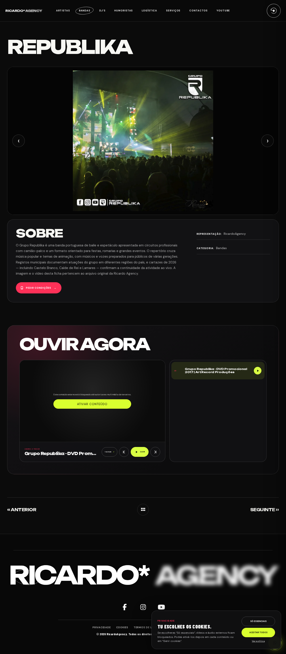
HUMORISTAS (123, 10)
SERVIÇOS (173, 10)
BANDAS (84, 10)
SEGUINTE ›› (264, 510)
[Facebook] (124, 607)
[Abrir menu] (273, 10)
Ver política (258, 641)
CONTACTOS (198, 10)
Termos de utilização (150, 627)
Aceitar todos (258, 632)
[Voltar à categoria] (143, 509)
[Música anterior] (124, 452)
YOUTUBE (223, 10)
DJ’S (102, 10)
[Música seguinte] (155, 452)
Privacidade (102, 627)
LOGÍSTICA (149, 10)
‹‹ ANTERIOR (21, 510)
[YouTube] (161, 607)
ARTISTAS (63, 10)
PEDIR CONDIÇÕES (41, 287)
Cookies (122, 627)
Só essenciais (258, 621)
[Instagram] (143, 607)
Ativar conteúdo (92, 404)
